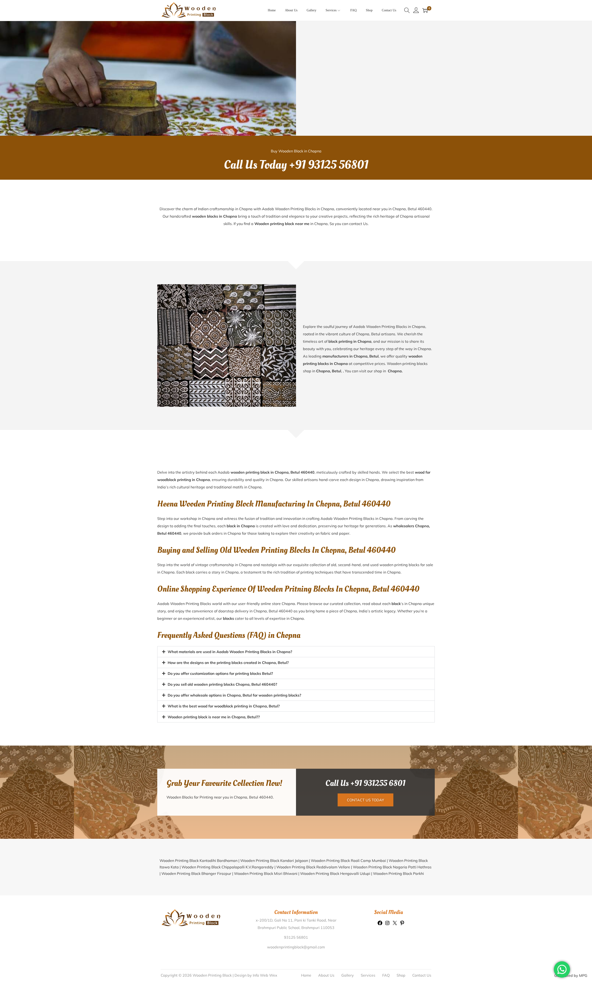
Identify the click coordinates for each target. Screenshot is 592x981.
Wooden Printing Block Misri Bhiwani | (267, 873)
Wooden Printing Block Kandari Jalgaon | (275, 860)
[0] (425, 10)
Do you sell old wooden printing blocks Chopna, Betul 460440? (222, 684)
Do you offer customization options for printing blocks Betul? (220, 673)
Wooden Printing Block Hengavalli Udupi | (336, 873)
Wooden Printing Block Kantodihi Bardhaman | (200, 860)
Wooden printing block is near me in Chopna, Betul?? (214, 717)
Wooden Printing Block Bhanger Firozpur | (197, 873)
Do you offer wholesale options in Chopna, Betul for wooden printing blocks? (234, 695)
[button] (296, 651)
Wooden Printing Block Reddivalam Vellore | (314, 867)
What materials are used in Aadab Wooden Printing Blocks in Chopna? (230, 651)
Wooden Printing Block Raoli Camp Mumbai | (350, 860)
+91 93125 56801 (328, 165)
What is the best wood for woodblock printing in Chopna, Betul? (224, 706)
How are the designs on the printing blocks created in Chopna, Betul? (228, 662)
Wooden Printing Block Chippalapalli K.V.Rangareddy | (229, 867)
